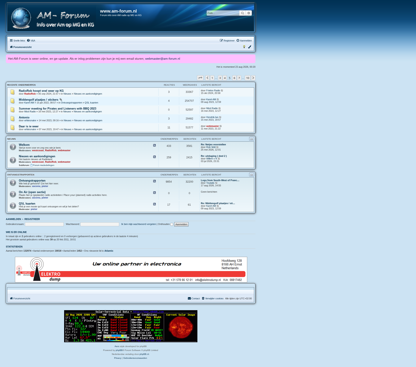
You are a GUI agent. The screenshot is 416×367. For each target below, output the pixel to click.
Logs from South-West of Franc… (220, 180)
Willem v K (211, 158)
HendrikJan (212, 117)
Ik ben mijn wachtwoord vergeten (138, 224)
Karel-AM (29, 102)
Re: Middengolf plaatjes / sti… (218, 203)
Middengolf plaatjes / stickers (38, 99)
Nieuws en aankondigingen (88, 93)
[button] (200, 77)
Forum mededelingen (43, 165)
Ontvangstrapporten (71, 102)
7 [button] (239, 78)
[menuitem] (31, 40)
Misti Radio (30, 111)
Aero (117, 346)
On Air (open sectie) (32, 192)
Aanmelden (13, 219)
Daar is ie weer (29, 126)
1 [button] (212, 78)
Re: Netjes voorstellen (213, 144)
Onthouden (164, 224)
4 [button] (225, 78)
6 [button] (234, 78)
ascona (36, 186)
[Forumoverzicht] (54, 18)
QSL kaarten (91, 102)
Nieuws (67, 93)
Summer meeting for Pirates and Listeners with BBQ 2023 (57, 108)
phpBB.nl (144, 354)
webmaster (212, 126)
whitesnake (30, 120)
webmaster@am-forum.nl (162, 58)
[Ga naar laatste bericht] (222, 90)
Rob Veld (211, 147)
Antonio (24, 117)
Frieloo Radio (213, 90)
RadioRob (30, 93)
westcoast (38, 150)
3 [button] (220, 78)
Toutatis (210, 183)
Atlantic (108, 250)
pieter (45, 186)
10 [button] (247, 78)
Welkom (24, 144)
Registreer (32, 219)
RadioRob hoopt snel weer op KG (41, 90)
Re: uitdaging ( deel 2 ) (214, 156)
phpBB (119, 350)
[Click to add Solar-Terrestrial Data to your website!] (130, 326)
